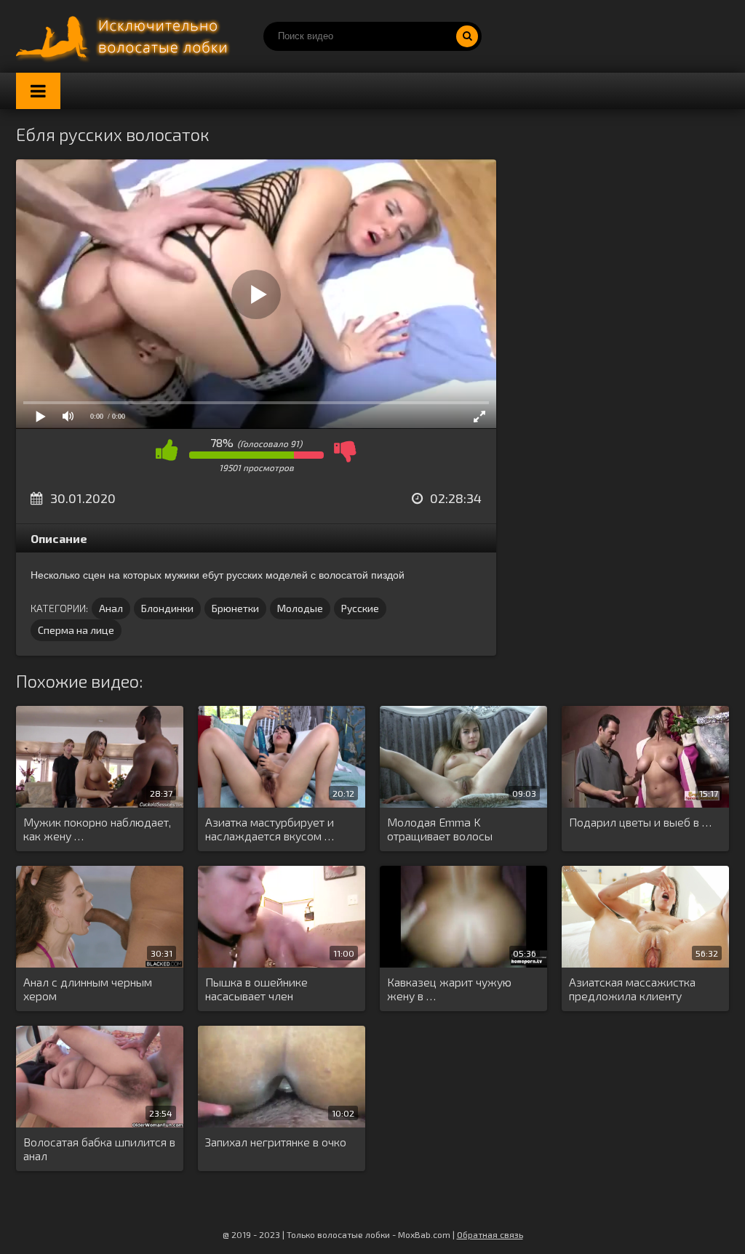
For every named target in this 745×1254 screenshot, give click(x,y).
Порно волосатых (125, 36)
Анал (111, 608)
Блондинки (167, 608)
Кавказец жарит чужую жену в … (449, 988)
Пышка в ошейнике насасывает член (256, 988)
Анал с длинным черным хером (87, 988)
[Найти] (467, 36)
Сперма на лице (76, 630)
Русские (360, 608)
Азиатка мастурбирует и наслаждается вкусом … (269, 829)
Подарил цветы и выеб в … (640, 822)
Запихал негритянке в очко (275, 1142)
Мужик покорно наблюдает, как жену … (97, 829)
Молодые (300, 608)
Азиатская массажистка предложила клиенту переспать (632, 989)
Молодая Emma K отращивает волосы (440, 829)
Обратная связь (490, 1234)
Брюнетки (235, 608)
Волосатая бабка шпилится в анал (99, 1148)
